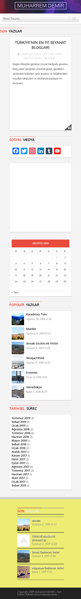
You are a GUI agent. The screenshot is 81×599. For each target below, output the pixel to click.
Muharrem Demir (31, 54)
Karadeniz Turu (36, 314)
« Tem (15, 292)
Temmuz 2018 (21, 433)
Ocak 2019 (19, 426)
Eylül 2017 (18, 463)
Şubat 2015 (19, 486)
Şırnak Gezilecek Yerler (42, 344)
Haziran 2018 (20, 437)
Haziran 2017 (20, 474)
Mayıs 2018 (19, 441)
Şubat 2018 (19, 444)
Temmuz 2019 (21, 418)
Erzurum (31, 373)
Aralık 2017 (19, 452)
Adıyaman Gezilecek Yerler (48, 567)
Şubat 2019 (19, 422)
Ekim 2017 (18, 459)
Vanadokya (34, 387)
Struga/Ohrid (35, 358)
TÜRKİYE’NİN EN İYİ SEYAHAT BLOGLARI (40, 45)
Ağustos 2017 (20, 467)
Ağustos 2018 (20, 429)
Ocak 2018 (19, 448)
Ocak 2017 (18, 482)
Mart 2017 (18, 478)
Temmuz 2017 (21, 471)
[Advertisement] (40, 198)
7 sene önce (54, 54)
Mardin (31, 329)
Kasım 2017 (19, 456)
